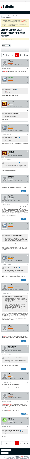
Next (26, 55)
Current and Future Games (13, 15)
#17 (27, 86)
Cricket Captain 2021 (6, 17)
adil (9, 410)
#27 (27, 354)
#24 (27, 264)
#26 (27, 334)
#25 (27, 293)
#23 (27, 232)
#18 (27, 110)
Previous (6, 55)
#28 (27, 382)
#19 (27, 134)
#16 (27, 68)
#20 (27, 159)
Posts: (19, 64)
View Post (16, 89)
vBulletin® (22, 456)
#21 (27, 185)
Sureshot (6, 71)
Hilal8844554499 (8, 404)
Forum (5, 15)
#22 (27, 204)
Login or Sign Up (24, 1)
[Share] (27, 65)
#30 (27, 426)
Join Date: (10, 64)
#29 (27, 401)
